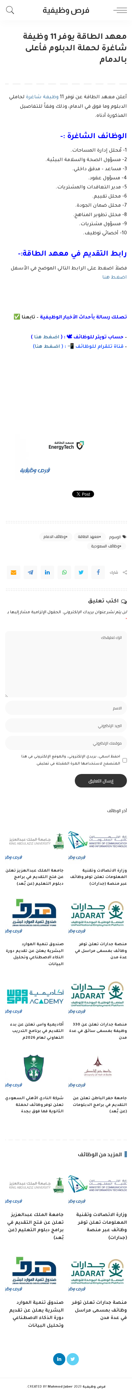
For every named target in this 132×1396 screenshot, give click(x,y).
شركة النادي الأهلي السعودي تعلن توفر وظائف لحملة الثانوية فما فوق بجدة (34, 1105)
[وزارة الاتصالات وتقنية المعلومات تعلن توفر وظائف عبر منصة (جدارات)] (97, 842)
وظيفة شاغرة (42, 97)
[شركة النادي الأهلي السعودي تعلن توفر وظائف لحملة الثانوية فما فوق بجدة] (34, 1070)
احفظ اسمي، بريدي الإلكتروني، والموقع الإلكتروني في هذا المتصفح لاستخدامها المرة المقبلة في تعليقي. (70, 760)
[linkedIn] (47, 572)
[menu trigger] (118, 10)
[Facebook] (98, 572)
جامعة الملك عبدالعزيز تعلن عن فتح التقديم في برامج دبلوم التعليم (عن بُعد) (34, 877)
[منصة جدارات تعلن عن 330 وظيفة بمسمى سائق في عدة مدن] (97, 996)
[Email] (13, 572)
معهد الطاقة (88, 536)
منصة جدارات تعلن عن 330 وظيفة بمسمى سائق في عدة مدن (98, 1031)
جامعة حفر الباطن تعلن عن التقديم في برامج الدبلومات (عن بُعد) (100, 1105)
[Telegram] (30, 572)
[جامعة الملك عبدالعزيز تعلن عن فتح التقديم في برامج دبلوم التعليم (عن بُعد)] (34, 842)
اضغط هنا (114, 278)
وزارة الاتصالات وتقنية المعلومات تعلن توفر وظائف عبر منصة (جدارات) (98, 877)
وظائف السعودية (105, 546)
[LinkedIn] (59, 1359)
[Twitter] (81, 572)
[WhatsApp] (64, 572)
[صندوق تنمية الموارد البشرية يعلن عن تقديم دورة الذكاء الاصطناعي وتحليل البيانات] (34, 916)
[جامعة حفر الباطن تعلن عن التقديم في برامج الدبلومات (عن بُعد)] (97, 1070)
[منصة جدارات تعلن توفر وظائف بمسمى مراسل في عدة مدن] (97, 916)
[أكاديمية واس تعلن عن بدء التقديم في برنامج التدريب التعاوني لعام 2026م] (34, 996)
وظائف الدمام (54, 536)
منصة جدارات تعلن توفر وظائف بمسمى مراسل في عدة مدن (101, 951)
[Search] (12, 10)
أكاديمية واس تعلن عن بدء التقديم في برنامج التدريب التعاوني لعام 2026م (37, 1031)
